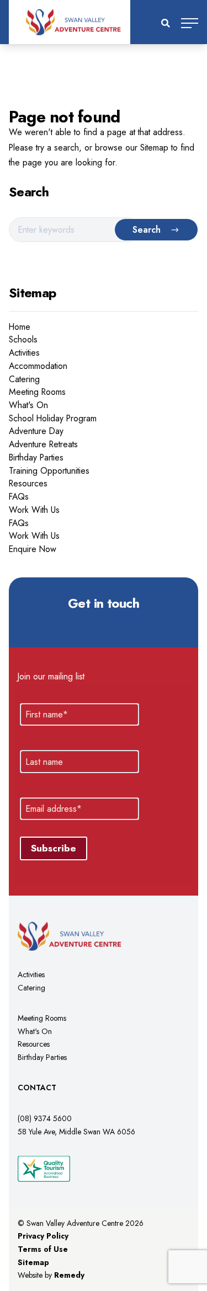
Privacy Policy (43, 1235)
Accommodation (38, 366)
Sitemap (33, 1262)
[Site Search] (165, 23)
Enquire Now (32, 549)
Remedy (69, 1275)
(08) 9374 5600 (45, 1118)
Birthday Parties (36, 457)
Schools (23, 339)
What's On (28, 405)
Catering (24, 379)
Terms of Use (43, 1249)
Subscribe (53, 848)
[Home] (103, 22)
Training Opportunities (49, 470)
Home (19, 326)
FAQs (19, 496)
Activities (24, 352)
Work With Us (34, 509)
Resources (28, 483)
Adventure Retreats (43, 444)
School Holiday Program (53, 418)
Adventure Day (36, 431)
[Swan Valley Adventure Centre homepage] (87, 936)
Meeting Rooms (37, 391)
